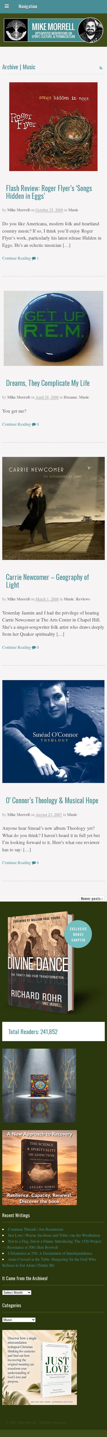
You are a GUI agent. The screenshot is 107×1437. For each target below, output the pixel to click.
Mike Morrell (18, 210)
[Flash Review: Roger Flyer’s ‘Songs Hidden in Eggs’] (53, 126)
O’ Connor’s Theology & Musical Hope (52, 800)
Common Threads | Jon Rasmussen (35, 1229)
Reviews (83, 599)
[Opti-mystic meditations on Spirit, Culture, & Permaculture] (53, 39)
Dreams (70, 397)
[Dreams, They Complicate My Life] (53, 328)
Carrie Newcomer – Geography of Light (47, 581)
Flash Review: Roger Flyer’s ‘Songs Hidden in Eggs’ (49, 192)
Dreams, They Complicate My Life (48, 383)
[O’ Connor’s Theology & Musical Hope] (53, 731)
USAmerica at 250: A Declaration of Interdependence (50, 1253)
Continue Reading (16, 258)
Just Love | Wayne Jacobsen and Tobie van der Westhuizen (54, 1235)
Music (73, 210)
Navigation (28, 5)
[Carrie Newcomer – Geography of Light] (53, 508)
